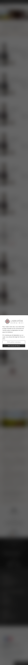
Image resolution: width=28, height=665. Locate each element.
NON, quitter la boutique (14, 342)
